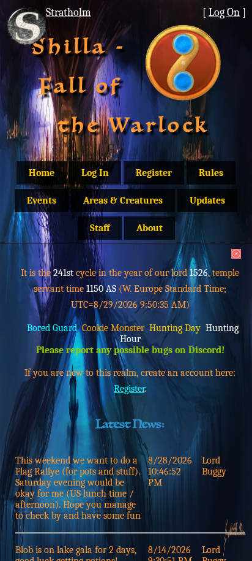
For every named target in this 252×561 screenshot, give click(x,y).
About (149, 228)
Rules (211, 172)
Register (154, 172)
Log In (95, 172)
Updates (207, 200)
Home (41, 172)
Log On (224, 12)
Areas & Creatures (123, 200)
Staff (99, 228)
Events (41, 200)
